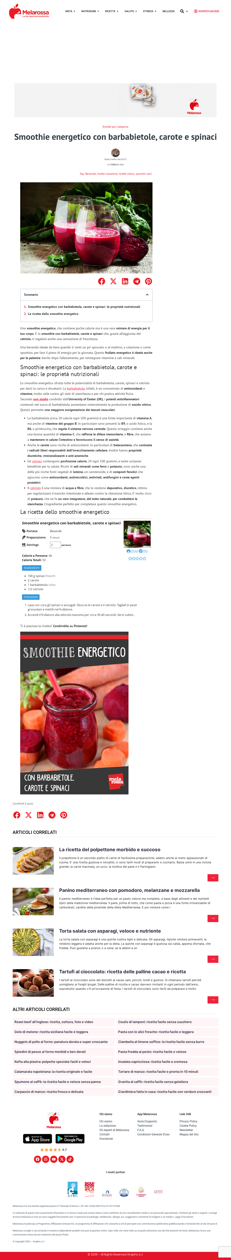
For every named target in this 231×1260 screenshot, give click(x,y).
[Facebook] (37, 1159)
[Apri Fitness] (155, 11)
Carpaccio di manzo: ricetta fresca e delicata (48, 1092)
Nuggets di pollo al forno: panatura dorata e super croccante (61, 1042)
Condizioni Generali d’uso (153, 1134)
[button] (101, 281)
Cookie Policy (188, 1125)
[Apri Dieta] (74, 11)
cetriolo (35, 488)
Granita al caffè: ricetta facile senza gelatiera (153, 1082)
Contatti (104, 1134)
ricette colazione (107, 173)
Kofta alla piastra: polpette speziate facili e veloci (52, 1062)
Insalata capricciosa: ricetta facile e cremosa (152, 1062)
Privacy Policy (188, 1121)
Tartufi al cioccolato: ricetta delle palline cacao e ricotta (122, 971)
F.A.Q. (141, 1130)
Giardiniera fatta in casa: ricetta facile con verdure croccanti (165, 1092)
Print (134, 551)
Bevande (90, 173)
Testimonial (144, 1125)
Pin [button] (145, 551)
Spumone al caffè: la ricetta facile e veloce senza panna (57, 1082)
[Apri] (187, 11)
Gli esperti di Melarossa (114, 1130)
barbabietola (76, 388)
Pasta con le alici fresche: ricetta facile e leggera (156, 1032)
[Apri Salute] (136, 11)
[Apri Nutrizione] (98, 11)
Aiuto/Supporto (147, 1121)
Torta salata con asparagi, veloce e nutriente (110, 931)
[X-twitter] (62, 1159)
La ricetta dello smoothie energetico (53, 314)
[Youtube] (53, 1159)
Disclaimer (106, 1138)
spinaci (37, 461)
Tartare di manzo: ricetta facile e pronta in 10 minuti (158, 1072)
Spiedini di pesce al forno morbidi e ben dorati (50, 1052)
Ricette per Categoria (115, 126)
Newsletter (186, 1130)
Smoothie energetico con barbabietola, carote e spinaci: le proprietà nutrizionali (84, 307)
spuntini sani (144, 173)
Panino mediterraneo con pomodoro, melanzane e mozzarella (129, 890)
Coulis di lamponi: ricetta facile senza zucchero (155, 1022)
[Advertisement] (115, 49)
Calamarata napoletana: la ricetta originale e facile (53, 1072)
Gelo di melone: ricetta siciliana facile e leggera (51, 1032)
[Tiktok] (70, 1159)
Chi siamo (105, 1121)
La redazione (107, 1125)
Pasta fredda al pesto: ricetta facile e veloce (152, 1052)
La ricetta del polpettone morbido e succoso (109, 849)
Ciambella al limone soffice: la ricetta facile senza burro (161, 1042)
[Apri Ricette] (117, 11)
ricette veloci (126, 173)
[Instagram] (45, 1159)
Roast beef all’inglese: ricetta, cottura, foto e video (53, 1022)
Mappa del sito (189, 1134)
